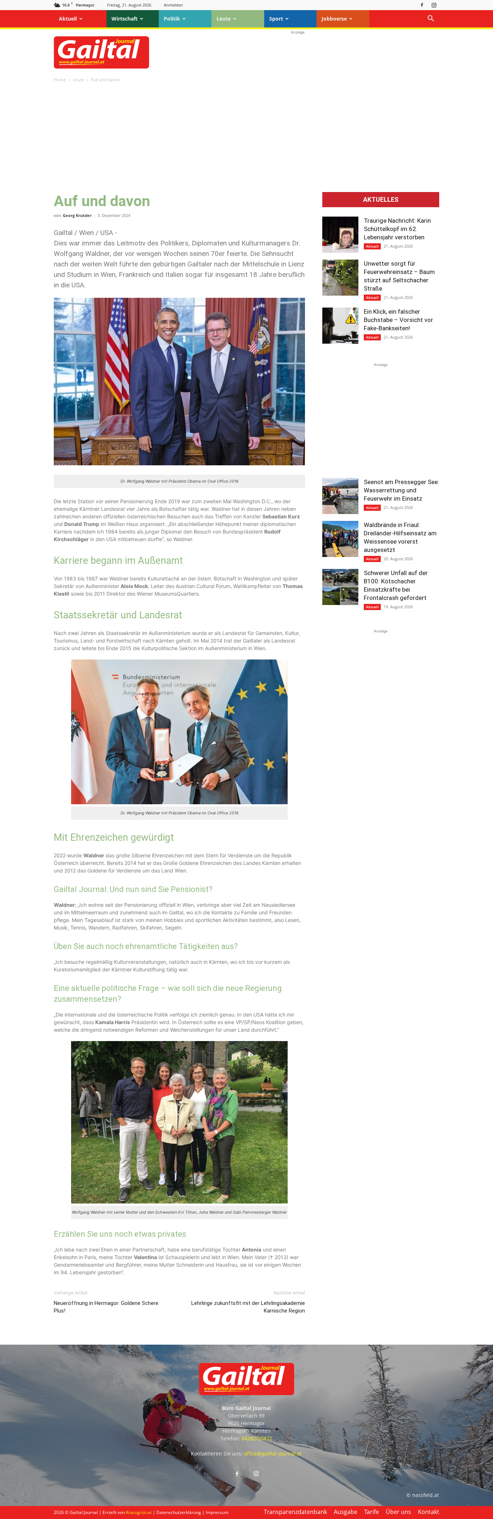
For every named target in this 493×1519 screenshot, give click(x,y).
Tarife (371, 1512)
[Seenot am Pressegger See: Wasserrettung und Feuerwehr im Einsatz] (340, 496)
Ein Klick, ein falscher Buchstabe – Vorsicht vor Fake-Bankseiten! (398, 320)
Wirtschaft (125, 18)
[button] (430, 19)
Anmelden (173, 5)
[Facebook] (421, 5)
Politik (172, 18)
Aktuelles (380, 199)
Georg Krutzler (77, 215)
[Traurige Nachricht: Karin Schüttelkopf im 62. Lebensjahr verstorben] (340, 235)
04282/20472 (256, 1438)
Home (60, 80)
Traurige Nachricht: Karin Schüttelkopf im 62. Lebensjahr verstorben (397, 229)
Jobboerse (334, 18)
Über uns (398, 1512)
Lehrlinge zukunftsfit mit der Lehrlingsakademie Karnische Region (248, 1307)
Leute (224, 18)
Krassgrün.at (139, 1512)
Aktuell (68, 18)
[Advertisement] (297, 52)
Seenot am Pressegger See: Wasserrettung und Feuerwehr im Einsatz (401, 490)
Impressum (217, 1512)
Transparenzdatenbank (295, 1512)
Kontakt (428, 1512)
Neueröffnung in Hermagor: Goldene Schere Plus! (106, 1307)
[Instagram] (433, 5)
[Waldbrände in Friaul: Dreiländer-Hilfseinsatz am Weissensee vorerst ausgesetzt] (340, 539)
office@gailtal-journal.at (273, 1453)
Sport (276, 18)
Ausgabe (345, 1512)
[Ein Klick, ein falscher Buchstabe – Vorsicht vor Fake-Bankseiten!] (340, 326)
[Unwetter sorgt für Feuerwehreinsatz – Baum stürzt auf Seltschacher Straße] (340, 278)
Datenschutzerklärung (178, 1512)
